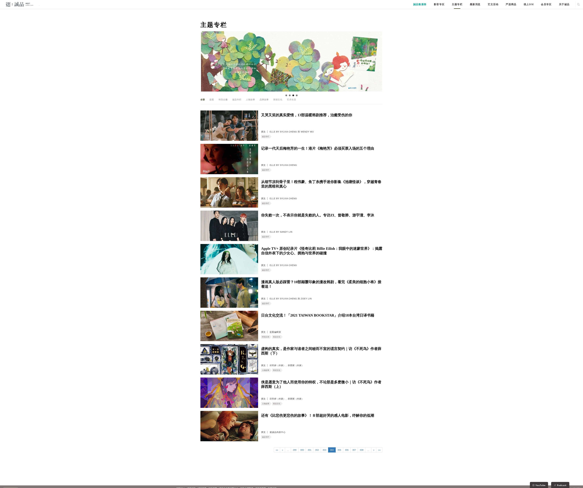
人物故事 (250, 99)
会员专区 (546, 4)
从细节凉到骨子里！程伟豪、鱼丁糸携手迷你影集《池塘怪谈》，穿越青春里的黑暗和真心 (321, 184)
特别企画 (265, 337)
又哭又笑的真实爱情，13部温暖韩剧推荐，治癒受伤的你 (306, 115)
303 (324, 450)
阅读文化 (277, 99)
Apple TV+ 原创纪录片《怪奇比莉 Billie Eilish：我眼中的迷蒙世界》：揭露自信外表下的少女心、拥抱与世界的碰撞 (321, 251)
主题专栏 (457, 4)
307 (354, 450)
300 (302, 450)
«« (277, 450)
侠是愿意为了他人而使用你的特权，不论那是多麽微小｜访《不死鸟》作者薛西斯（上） (321, 384)
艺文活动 (493, 4)
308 (361, 450)
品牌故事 (264, 99)
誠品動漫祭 (420, 4)
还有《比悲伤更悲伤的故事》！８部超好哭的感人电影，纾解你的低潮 (317, 415)
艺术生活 (291, 99)
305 (339, 450)
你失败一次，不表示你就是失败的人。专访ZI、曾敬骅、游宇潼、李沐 (317, 215)
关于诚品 (564, 4)
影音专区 (439, 4)
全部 (202, 99)
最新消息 (475, 4)
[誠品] (19, 4)
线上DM (529, 4)
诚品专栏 (236, 99)
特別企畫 (223, 99)
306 (347, 450)
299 (295, 450)
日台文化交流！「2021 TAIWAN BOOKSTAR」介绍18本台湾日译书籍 (317, 315)
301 (309, 450)
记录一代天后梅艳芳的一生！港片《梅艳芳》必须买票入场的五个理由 (317, 148)
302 (317, 450)
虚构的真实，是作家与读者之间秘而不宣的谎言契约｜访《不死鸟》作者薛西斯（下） (321, 351)
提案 (212, 99)
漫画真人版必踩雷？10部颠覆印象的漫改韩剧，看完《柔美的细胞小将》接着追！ (321, 284)
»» (379, 450)
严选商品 (511, 4)
